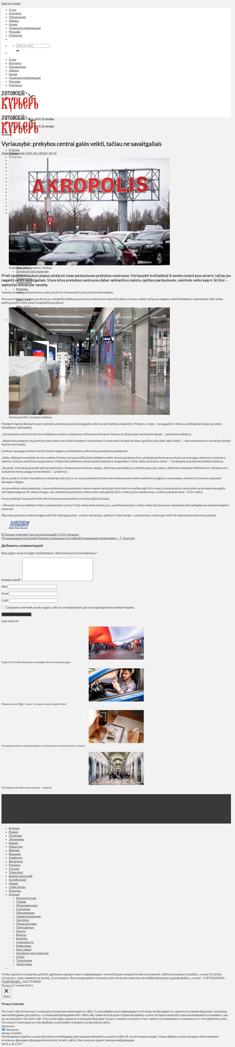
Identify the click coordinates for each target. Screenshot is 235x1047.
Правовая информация (25, 28)
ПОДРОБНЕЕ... (11, 981)
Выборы (22, 938)
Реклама (15, 31)
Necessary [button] (8, 1026)
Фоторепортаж (26, 898)
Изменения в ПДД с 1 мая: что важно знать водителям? (33, 703)
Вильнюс (22, 289)
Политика (15, 157)
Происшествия (26, 923)
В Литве (14, 150)
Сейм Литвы (17, 887)
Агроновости (25, 942)
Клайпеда (15, 857)
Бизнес (14, 843)
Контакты (15, 13)
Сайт (4, 600)
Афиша (14, 20)
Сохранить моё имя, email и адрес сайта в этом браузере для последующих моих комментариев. (70, 607)
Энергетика (24, 964)
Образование (25, 912)
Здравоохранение (28, 916)
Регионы (15, 865)
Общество (16, 846)
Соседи (14, 868)
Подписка (15, 35)
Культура (15, 890)
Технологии (24, 960)
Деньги (21, 931)
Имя (4, 586)
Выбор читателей (20, 876)
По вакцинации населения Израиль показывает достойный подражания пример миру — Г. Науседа (68, 538)
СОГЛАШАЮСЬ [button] (214, 978)
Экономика (16, 839)
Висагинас (16, 861)
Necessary (12, 1029)
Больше (14, 894)
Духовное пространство (32, 271)
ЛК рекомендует (27, 905)
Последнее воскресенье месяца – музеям (27, 787)
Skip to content (11, 3)
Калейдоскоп (17, 879)
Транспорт (16, 872)
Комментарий (11, 580)
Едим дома (23, 945)
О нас (12, 9)
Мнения (14, 850)
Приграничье (25, 927)
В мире (13, 832)
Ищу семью (24, 949)
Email (4, 593)
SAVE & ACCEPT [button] (12, 1044)
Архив (13, 24)
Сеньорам (23, 909)
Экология (22, 920)
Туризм (21, 901)
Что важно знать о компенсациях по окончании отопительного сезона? (43, 745)
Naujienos (6, 134)
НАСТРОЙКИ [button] (32, 981)
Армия (13, 883)
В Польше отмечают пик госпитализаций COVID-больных (40, 534)
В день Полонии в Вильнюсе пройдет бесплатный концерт (36, 662)
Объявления (17, 17)
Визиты (21, 934)
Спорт (20, 956)
